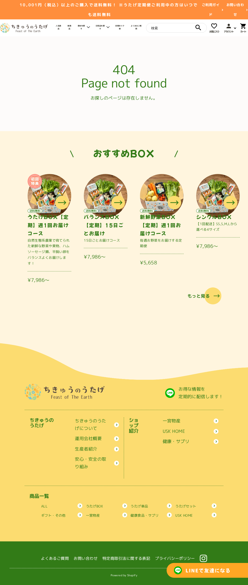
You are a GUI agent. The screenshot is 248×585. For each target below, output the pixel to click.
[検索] (198, 27)
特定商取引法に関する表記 (126, 558)
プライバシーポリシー (175, 558)
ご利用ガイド (210, 9)
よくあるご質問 (55, 558)
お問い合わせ (235, 9)
